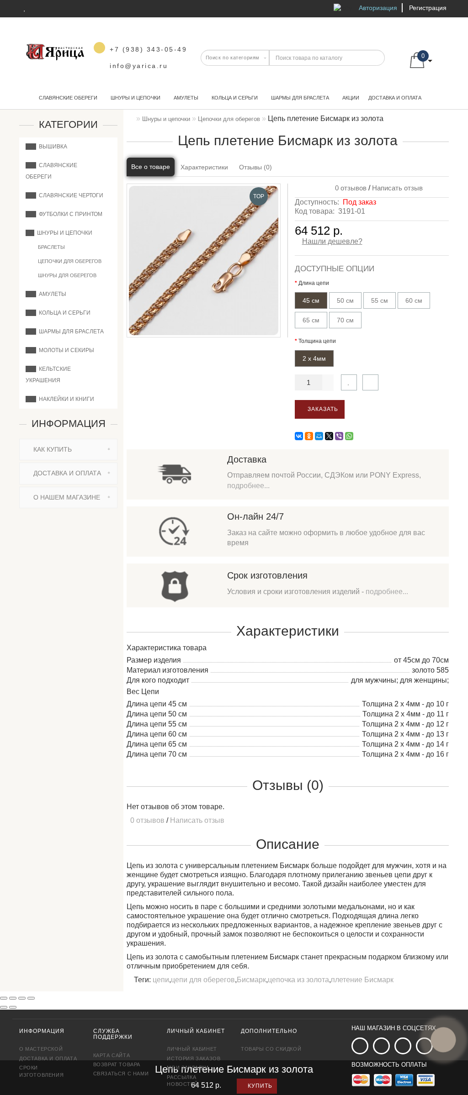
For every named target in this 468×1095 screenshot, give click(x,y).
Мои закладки (187, 1067)
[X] (329, 436)
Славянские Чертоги (69, 195)
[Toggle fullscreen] (22, 998)
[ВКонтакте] (299, 436)
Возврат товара (116, 1064)
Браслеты (51, 247)
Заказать (322, 409)
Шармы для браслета (300, 97)
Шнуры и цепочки (135, 97)
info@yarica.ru (139, 65)
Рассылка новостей (182, 1080)
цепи (161, 980)
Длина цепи (313, 283)
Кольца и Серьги (235, 97)
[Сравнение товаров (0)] (39, 7)
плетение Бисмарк (362, 980)
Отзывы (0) (255, 167)
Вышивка (51, 146)
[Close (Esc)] (3, 998)
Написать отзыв (397, 188)
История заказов (193, 1058)
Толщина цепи (317, 341)
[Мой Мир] (319, 436)
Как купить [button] (52, 449)
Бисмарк (251, 980)
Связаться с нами (121, 1073)
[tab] (68, 449)
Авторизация (378, 7)
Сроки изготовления (41, 1071)
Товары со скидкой (271, 1049)
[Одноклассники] (309, 436)
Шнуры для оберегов (66, 275)
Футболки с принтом (69, 214)
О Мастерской (41, 1049)
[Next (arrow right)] (12, 1007)
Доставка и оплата (394, 97)
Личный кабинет (192, 1049)
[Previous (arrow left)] (3, 1007)
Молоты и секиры (65, 350)
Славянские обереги (68, 97)
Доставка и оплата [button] (66, 473)
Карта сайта (111, 1055)
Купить (259, 1086)
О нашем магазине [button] (66, 497)
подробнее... (248, 486)
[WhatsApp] (349, 436)
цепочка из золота (298, 980)
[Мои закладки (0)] (25, 7)
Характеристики (204, 167)
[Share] (12, 998)
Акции (350, 97)
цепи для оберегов (203, 980)
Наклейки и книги (65, 399)
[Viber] (339, 436)
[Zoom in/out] (31, 998)
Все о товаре (150, 166)
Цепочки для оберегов (69, 261)
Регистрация (428, 7)
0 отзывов (349, 188)
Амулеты (186, 97)
